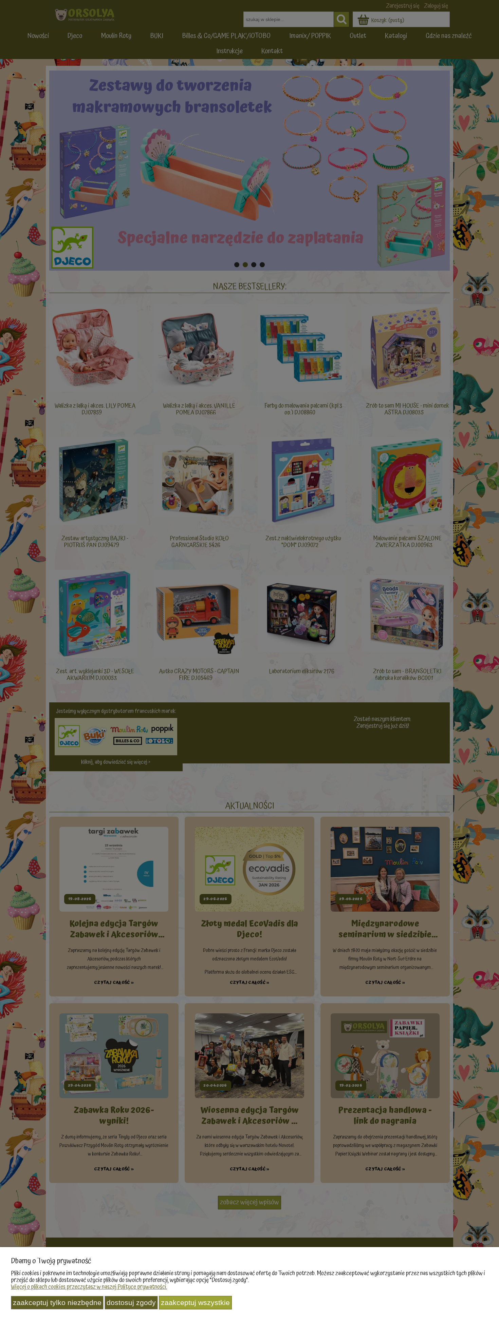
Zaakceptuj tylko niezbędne (57, 1302)
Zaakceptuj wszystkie (195, 1302)
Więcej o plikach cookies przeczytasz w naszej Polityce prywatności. (89, 1287)
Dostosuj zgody (131, 1302)
